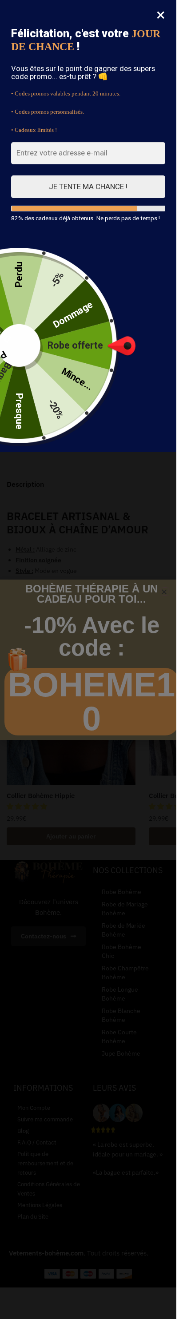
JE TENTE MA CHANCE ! (88, 186)
